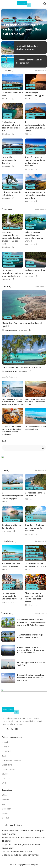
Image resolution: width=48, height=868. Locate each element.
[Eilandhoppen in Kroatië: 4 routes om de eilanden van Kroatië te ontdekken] (12, 389)
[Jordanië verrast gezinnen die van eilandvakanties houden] (35, 389)
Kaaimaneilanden (34, 553)
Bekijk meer (39, 70)
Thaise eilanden (34, 520)
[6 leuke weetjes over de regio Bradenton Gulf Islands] (8, 636)
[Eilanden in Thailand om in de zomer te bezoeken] (35, 514)
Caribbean (9, 20)
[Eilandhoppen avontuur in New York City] (8, 664)
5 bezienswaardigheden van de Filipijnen (12, 496)
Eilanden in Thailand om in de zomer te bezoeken (34, 528)
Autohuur (6, 778)
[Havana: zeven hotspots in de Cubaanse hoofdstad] (12, 582)
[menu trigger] (4, 4)
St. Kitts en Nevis (11, 559)
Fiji (6, 228)
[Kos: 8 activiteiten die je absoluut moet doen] (7, 47)
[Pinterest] (12, 729)
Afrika (6, 286)
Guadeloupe (32, 547)
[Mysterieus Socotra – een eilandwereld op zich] (24, 305)
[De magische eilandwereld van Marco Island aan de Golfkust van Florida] (8, 678)
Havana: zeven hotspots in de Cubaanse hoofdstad (12, 596)
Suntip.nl (5, 747)
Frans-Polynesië (11, 259)
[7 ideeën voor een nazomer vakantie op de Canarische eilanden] (35, 146)
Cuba (7, 588)
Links (4, 783)
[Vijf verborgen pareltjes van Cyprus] (35, 82)
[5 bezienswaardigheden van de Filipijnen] (12, 482)
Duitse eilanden (11, 184)
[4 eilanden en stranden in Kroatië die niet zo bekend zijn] (12, 111)
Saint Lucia (32, 556)
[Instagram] (16, 729)
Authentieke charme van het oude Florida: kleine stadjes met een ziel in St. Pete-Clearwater (31, 622)
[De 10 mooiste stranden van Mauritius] (24, 350)
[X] (7, 729)
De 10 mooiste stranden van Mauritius (21, 367)
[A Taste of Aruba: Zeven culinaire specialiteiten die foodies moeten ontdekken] (12, 416)
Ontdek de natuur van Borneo (17, 851)
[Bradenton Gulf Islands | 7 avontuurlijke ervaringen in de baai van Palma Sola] (8, 650)
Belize (7, 253)
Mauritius (18, 362)
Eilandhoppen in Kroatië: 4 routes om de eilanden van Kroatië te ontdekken (12, 401)
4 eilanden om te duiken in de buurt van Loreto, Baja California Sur (23, 29)
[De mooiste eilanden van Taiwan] (35, 482)
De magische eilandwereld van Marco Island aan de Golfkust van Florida (30, 677)
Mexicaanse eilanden (26, 20)
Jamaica (31, 550)
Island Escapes (9, 39)
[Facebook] (3, 729)
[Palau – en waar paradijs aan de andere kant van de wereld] (35, 222)
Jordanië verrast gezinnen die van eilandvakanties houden (35, 401)
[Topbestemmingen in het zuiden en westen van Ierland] (35, 182)
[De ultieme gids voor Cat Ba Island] (12, 514)
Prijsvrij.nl (5, 742)
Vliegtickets (7, 765)
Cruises (5, 774)
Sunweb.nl (6, 751)
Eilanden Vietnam (11, 520)
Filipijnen (16, 488)
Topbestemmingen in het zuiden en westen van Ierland (35, 195)
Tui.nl (4, 756)
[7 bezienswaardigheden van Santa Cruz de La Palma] (35, 111)
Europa (7, 70)
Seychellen (9, 265)
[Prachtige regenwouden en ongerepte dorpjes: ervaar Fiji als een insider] (12, 222)
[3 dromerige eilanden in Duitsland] (12, 182)
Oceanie (5, 818)
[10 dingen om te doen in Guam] (35, 260)
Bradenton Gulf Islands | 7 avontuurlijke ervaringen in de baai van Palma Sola (30, 650)
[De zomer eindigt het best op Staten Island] (35, 416)
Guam (30, 262)
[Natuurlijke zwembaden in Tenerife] (12, 146)
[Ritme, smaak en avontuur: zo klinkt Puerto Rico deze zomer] (35, 582)
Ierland (30, 187)
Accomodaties (8, 769)
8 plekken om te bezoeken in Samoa (20, 854)
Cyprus (30, 85)
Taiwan (39, 488)
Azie (4, 804)
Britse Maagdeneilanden (14, 256)
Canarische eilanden (35, 114)
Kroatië (7, 117)
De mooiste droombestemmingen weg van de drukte (12, 273)
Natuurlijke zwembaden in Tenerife (9, 160)
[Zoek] (44, 4)
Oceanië (7, 209)
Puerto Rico (32, 588)
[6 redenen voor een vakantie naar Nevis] (12, 553)
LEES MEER (37, 40)
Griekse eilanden (11, 88)
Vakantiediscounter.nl (11, 760)
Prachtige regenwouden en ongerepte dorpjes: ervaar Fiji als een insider (11, 238)
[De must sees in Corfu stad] (12, 82)
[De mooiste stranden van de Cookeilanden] (7, 61)
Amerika (7, 613)
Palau (30, 228)
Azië (5, 470)
